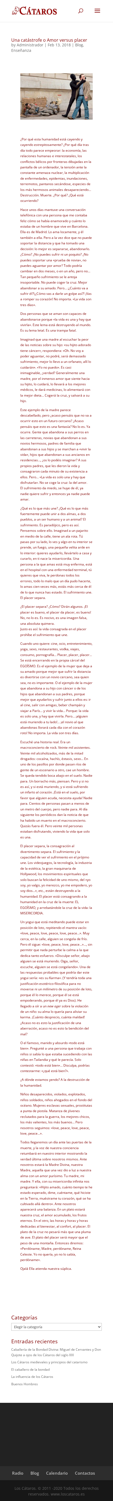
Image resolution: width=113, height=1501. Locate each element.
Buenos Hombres (24, 1384)
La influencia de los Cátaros (32, 1376)
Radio (17, 1473)
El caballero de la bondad (30, 1369)
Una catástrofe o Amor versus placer (49, 40)
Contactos (85, 1473)
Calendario (57, 1473)
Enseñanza (21, 50)
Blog (79, 44)
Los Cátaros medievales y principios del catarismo (49, 1362)
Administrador (30, 44)
